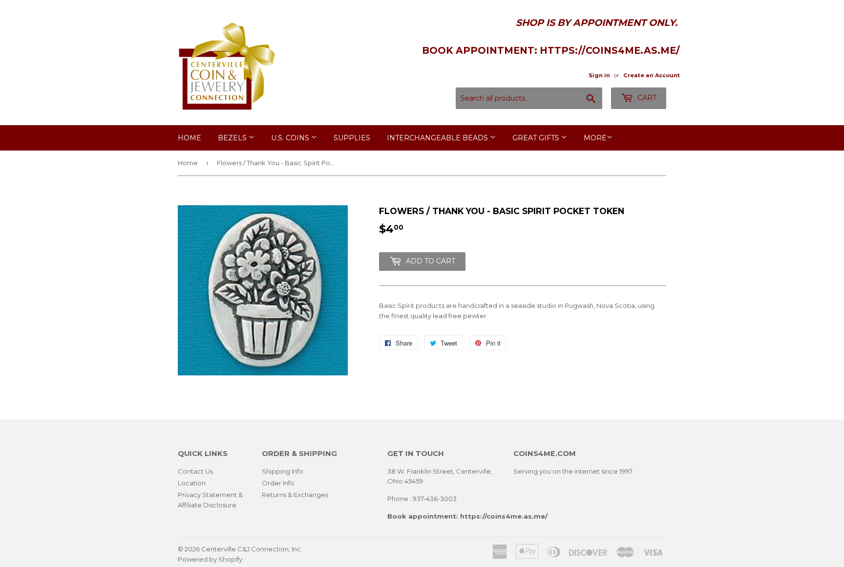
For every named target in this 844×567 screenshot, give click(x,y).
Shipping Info (282, 471)
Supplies (352, 137)
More (595, 137)
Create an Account (651, 75)
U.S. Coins (291, 137)
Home (189, 137)
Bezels (233, 137)
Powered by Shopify (210, 559)
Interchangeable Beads (438, 137)
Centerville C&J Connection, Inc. (251, 549)
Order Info (278, 483)
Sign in (599, 75)
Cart (645, 97)
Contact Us (195, 471)
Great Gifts (536, 137)
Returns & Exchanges (295, 495)
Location (192, 483)
